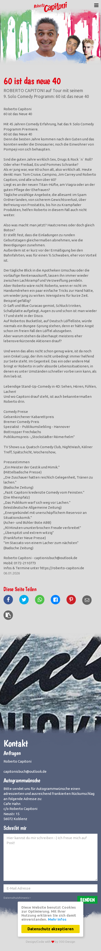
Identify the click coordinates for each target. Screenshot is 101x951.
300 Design (67, 941)
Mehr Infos (57, 919)
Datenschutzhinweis (17, 897)
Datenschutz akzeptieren (50, 929)
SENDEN (87, 900)
